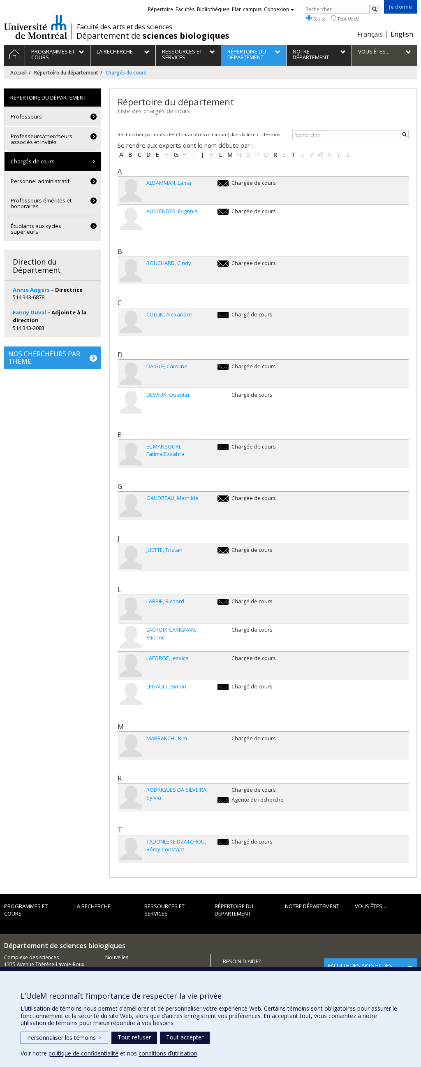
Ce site (318, 19)
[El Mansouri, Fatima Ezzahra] (131, 454)
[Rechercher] (404, 134)
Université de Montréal (35, 26)
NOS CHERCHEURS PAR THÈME (44, 357)
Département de (152, 36)
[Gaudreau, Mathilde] (131, 505)
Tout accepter (185, 1037)
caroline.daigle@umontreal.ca (223, 367)
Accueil (18, 72)
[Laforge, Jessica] (131, 665)
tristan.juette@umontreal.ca (223, 550)
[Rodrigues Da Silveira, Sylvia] (131, 797)
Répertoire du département (66, 72)
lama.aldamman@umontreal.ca (223, 183)
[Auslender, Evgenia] (131, 218)
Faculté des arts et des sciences (124, 26)
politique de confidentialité (83, 1053)
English (402, 34)
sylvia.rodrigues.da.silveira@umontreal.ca (223, 800)
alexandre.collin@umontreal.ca (223, 315)
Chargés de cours (33, 161)
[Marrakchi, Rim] (131, 746)
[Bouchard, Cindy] (131, 270)
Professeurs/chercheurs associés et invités (41, 139)
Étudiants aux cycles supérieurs (36, 228)
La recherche (92, 906)
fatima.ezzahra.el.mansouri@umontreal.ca (223, 447)
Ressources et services (164, 910)
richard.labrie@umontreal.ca (223, 602)
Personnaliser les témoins (64, 1037)
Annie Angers (31, 289)
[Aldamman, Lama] (131, 190)
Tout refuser (134, 1037)
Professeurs (26, 116)
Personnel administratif (40, 181)
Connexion (276, 9)
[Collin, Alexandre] (131, 322)
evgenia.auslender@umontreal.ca (223, 212)
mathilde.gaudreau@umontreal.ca (223, 498)
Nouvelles (116, 957)
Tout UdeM (348, 19)
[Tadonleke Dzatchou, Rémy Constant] (131, 849)
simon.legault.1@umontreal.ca (223, 687)
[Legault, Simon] (131, 694)
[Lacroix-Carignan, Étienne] (131, 637)
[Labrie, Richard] (131, 608)
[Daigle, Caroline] (131, 374)
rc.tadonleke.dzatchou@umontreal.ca (223, 842)
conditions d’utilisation (168, 1053)
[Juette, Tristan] (131, 557)
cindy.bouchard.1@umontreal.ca (223, 263)
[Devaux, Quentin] (131, 402)
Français (370, 34)
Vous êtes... (370, 906)
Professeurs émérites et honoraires (41, 203)
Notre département (312, 906)
